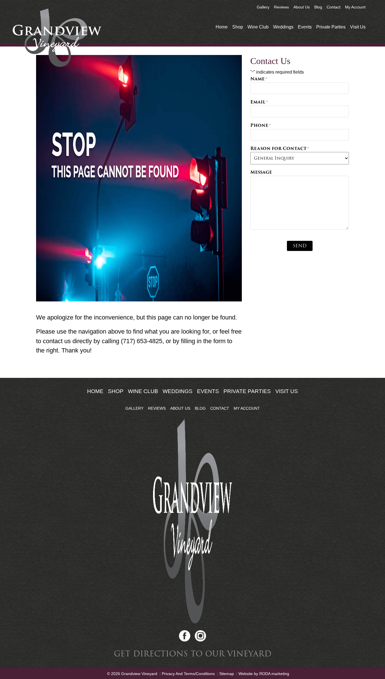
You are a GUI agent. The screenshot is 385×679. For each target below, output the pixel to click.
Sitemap (226, 673)
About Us (301, 7)
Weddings (283, 27)
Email (259, 102)
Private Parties (331, 27)
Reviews (281, 7)
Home (222, 27)
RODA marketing (274, 673)
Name (258, 79)
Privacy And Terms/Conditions (188, 673)
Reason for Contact (279, 148)
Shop (237, 27)
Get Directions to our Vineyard (192, 654)
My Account (355, 7)
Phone (260, 125)
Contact (333, 7)
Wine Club (258, 27)
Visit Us (358, 27)
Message (261, 172)
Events (305, 27)
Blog (318, 7)
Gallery (263, 7)
